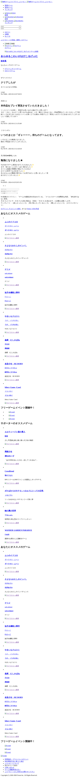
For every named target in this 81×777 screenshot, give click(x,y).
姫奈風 (3, 61)
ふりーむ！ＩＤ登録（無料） (11, 40)
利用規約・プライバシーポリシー (16, 759)
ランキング (9, 9)
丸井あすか (9, 250)
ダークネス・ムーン (12, 226)
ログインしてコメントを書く (11, 209)
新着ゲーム (9, 5)
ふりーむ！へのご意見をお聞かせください (20, 772)
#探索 (7, 34)
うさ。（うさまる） (12, 320)
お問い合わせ (9, 767)
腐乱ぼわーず (9, 456)
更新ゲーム (9, 7)
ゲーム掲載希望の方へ (13, 769)
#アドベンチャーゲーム (13, 69)
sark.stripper (8, 273)
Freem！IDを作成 (33, 209)
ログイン (24, 40)
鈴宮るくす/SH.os (11, 368)
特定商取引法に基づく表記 (14, 761)
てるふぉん (9, 515)
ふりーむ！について (12, 763)
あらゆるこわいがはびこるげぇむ (19, 56)
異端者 (7, 344)
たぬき (7, 534)
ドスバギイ (9, 391)
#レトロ (7, 36)
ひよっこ (8, 296)
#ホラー (7, 32)
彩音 (6, 436)
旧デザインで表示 (11, 765)
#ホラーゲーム (10, 71)
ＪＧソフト (9, 495)
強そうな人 (9, 475)
